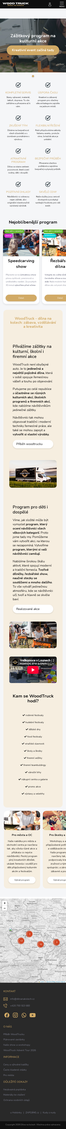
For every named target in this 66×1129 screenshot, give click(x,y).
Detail (21, 298)
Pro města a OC (22, 835)
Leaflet (42, 982)
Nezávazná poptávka (14, 1089)
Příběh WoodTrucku (13, 1034)
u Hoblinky (16, 1112)
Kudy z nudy (49, 1112)
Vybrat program (22, 880)
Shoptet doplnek (60, 982)
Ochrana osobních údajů (16, 1100)
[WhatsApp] (23, 1015)
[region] (33, 941)
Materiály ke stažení (14, 1094)
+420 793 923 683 (20, 1005)
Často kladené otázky (15, 1069)
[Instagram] (15, 1015)
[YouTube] (32, 1015)
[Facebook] (6, 1015)
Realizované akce (28, 609)
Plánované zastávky (14, 1039)
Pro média (8, 1075)
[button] (11, 931)
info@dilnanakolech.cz (22, 999)
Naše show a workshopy (16, 1045)
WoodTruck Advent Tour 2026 (19, 1050)
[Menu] (62, 4)
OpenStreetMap (51, 982)
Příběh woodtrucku (29, 444)
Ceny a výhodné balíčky (16, 1064)
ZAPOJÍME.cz (32, 1112)
